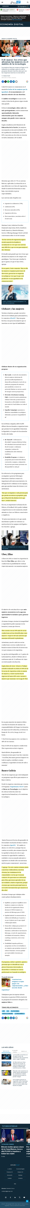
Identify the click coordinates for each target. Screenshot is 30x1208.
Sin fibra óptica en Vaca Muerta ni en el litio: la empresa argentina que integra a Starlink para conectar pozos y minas (19, 1065)
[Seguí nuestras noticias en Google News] (27, 81)
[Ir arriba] (27, 1201)
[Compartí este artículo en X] (5, 81)
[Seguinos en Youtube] (24, 1197)
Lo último (10, 1169)
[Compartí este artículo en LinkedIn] (11, 81)
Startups (20, 1175)
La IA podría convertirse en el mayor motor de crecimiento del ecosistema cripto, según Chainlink (20, 1057)
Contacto (20, 1178)
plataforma (15, 1011)
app (3, 1011)
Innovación (9, 1175)
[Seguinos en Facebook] (10, 1197)
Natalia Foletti (6, 75)
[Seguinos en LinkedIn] (15, 1197)
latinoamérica (19, 1013)
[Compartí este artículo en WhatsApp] (8, 81)
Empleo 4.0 (20, 1172)
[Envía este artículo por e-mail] (16, 81)
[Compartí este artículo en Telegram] (13, 81)
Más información (17, 19)
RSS (15, 1183)
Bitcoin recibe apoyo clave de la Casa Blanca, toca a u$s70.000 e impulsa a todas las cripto (12, 1150)
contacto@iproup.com (7, 1191)
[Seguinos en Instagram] (5, 1197)
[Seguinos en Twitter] (19, 1197)
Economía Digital (20, 1169)
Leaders (10, 1178)
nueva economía (7, 1013)
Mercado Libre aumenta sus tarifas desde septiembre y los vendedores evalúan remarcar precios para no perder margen (20, 1073)
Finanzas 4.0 (10, 1172)
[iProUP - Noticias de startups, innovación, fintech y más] (15, 2)
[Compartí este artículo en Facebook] (3, 81)
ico (8, 1011)
